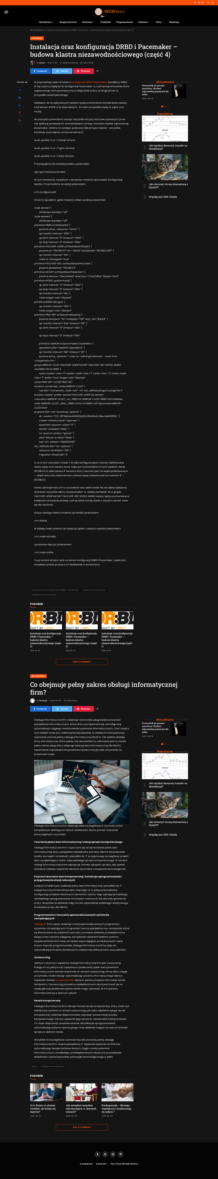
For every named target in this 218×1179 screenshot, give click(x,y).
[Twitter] (20, 98)
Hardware (87, 21)
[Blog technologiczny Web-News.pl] (109, 12)
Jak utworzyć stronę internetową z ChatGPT (168, 186)
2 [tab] (165, 106)
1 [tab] (162, 106)
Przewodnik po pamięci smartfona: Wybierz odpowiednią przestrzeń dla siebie (155, 90)
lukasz (42, 62)
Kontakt (101, 1164)
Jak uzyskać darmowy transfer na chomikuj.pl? (168, 147)
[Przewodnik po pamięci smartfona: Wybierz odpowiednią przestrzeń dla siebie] (180, 92)
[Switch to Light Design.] (208, 3)
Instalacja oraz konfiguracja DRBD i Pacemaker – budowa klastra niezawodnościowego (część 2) (81, 640)
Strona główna (37, 30)
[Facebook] (20, 90)
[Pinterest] (20, 113)
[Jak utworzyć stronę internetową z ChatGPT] (165, 167)
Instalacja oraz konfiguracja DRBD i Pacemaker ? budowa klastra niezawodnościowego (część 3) (45, 640)
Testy (158, 21)
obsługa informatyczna (52, 1066)
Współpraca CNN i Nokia (163, 196)
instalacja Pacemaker (94, 590)
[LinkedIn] (20, 105)
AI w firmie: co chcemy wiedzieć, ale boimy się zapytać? (42, 1108)
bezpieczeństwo (65, 980)
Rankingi (174, 21)
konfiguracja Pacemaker (44, 594)
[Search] (212, 2)
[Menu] (6, 12)
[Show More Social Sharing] (98, 71)
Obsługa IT (40, 924)
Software (143, 21)
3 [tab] (167, 106)
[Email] (20, 120)
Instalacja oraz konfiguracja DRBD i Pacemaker (55, 590)
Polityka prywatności (124, 1164)
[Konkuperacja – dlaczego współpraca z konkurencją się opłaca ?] (117, 1092)
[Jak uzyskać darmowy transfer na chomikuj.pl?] (165, 129)
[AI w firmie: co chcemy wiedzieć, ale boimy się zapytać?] (46, 1092)
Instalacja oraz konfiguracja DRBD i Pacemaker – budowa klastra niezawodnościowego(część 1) (117, 640)
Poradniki (105, 21)
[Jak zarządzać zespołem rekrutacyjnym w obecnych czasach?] (82, 1092)
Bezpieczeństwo (68, 21)
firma (34, 1066)
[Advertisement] (165, 220)
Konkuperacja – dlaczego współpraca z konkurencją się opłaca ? (116, 1108)
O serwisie (86, 1164)
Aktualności (45, 21)
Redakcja (43, 700)
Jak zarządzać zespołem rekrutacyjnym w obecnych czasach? (81, 1108)
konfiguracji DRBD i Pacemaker (89, 82)
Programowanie (124, 21)
